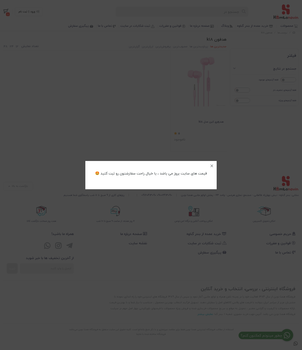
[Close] (212, 166)
